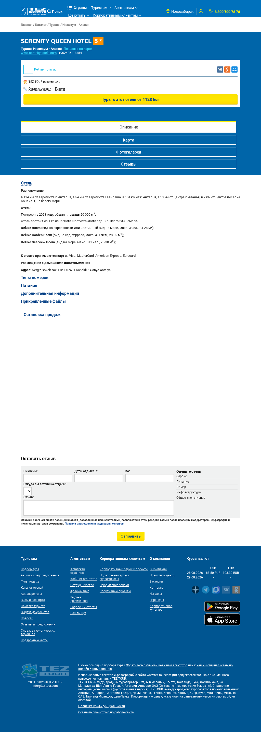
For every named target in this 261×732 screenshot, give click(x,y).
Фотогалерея (128, 152)
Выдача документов (35, 612)
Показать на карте (78, 49)
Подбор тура (30, 569)
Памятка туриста (33, 606)
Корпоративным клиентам (115, 15)
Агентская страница (77, 571)
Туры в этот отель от (130, 99)
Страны (80, 7)
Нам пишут (78, 613)
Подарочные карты (34, 640)
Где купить (77, 15)
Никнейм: (30, 471)
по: (127, 471)
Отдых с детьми (40, 88)
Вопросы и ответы (83, 607)
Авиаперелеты (31, 593)
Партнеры (157, 600)
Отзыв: (28, 497)
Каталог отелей (32, 587)
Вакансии (156, 581)
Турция (54, 24)
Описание (129, 127)
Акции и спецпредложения (40, 575)
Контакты (157, 587)
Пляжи (60, 88)
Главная (26, 24)
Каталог (41, 24)
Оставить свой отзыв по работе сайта (106, 712)
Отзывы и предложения (38, 624)
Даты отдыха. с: (86, 471)
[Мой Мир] (234, 69)
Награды (156, 593)
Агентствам (124, 8)
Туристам (99, 8)
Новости (27, 618)
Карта (128, 140)
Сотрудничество (82, 585)
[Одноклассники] (227, 69)
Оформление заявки (114, 585)
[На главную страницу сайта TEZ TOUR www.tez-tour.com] (33, 11)
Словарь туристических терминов (38, 632)
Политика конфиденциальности (101, 706)
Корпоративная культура (161, 607)
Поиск (57, 11)
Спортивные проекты (115, 591)
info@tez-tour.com (45, 686)
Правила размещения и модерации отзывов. (94, 523)
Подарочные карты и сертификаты (114, 577)
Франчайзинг (79, 591)
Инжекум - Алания (75, 24)
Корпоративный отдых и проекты (124, 569)
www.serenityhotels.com (39, 53)
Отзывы (129, 164)
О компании (158, 569)
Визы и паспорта (33, 600)
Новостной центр (162, 575)
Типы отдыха (30, 581)
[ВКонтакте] (220, 69)
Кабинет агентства (83, 579)
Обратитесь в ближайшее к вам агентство (156, 665)
